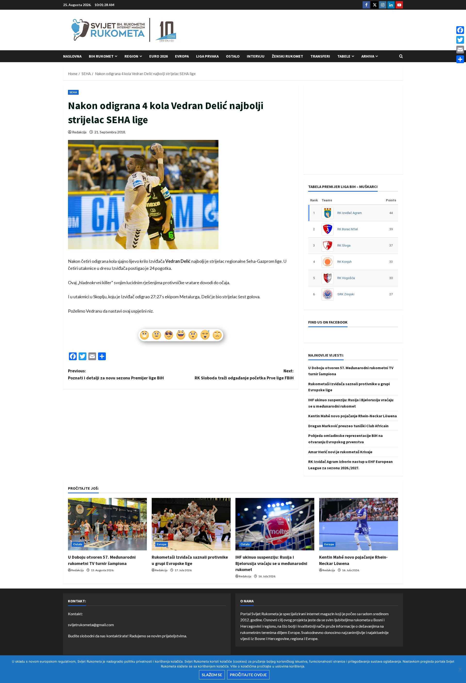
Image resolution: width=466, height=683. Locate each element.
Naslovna (72, 56)
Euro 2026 (158, 56)
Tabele (343, 56)
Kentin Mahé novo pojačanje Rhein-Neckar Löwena (352, 415)
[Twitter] (460, 40)
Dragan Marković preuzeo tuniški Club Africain (348, 425)
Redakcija (79, 132)
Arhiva (367, 56)
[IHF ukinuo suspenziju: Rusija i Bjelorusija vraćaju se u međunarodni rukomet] (274, 524)
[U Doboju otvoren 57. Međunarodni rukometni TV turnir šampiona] (107, 524)
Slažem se (212, 674)
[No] (460, 669)
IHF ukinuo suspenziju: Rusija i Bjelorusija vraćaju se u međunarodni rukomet (271, 563)
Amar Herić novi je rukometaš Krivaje (340, 451)
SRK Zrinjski (345, 294)
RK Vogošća (346, 278)
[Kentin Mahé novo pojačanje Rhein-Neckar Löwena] (358, 524)
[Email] (460, 49)
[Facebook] (460, 30)
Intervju (256, 56)
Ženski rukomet (287, 56)
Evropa (182, 56)
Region (131, 56)
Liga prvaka (207, 56)
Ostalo (233, 56)
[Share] (460, 59)
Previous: (116, 374)
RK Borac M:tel (347, 229)
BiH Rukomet (101, 56)
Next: (244, 374)
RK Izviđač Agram (349, 213)
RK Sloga (343, 245)
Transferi (320, 56)
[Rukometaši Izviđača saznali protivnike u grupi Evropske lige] (191, 524)
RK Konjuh (344, 262)
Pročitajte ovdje (248, 674)
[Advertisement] (314, 30)
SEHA (73, 92)
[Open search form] (401, 56)
